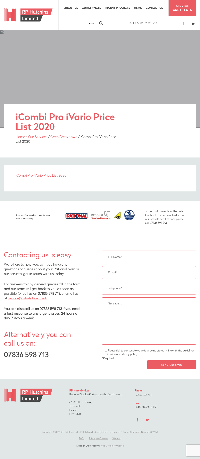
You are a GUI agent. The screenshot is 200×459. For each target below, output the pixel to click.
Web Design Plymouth (112, 445)
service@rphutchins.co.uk (27, 298)
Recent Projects (117, 8)
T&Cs (81, 438)
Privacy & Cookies (98, 438)
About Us (71, 8)
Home (20, 136)
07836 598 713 (142, 23)
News (138, 8)
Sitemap (116, 438)
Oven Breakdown (63, 136)
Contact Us (154, 8)
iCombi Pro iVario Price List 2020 (41, 175)
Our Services (91, 8)
